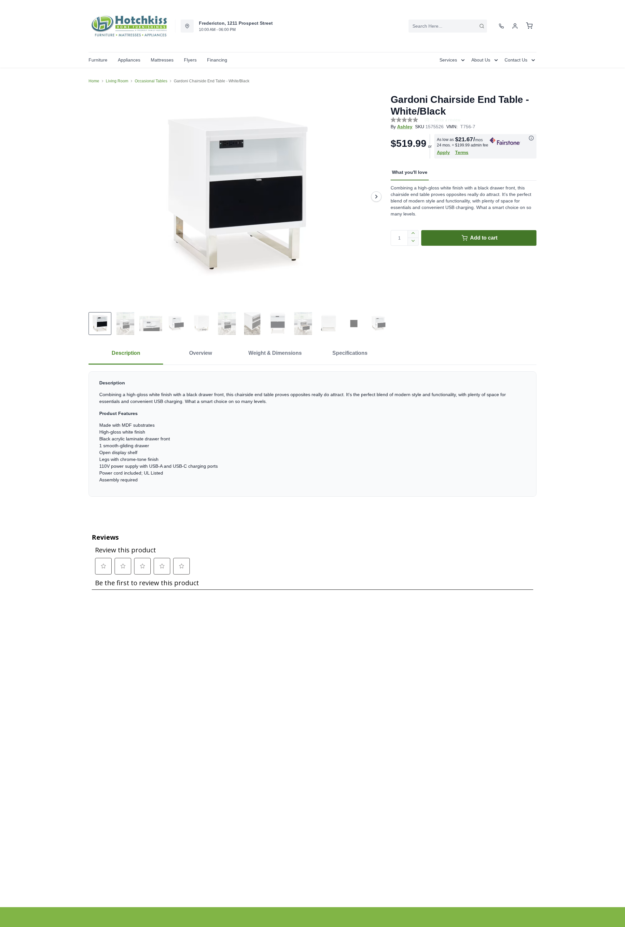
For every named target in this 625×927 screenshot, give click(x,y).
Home (94, 81)
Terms (461, 152)
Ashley (404, 126)
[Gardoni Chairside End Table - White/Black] (237, 196)
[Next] (376, 196)
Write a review (447, 120)
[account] (515, 26)
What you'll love (409, 172)
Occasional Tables (151, 81)
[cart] (529, 26)
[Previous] (97, 196)
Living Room (117, 81)
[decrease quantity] (413, 242)
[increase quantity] (413, 234)
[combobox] (448, 26)
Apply (443, 152)
